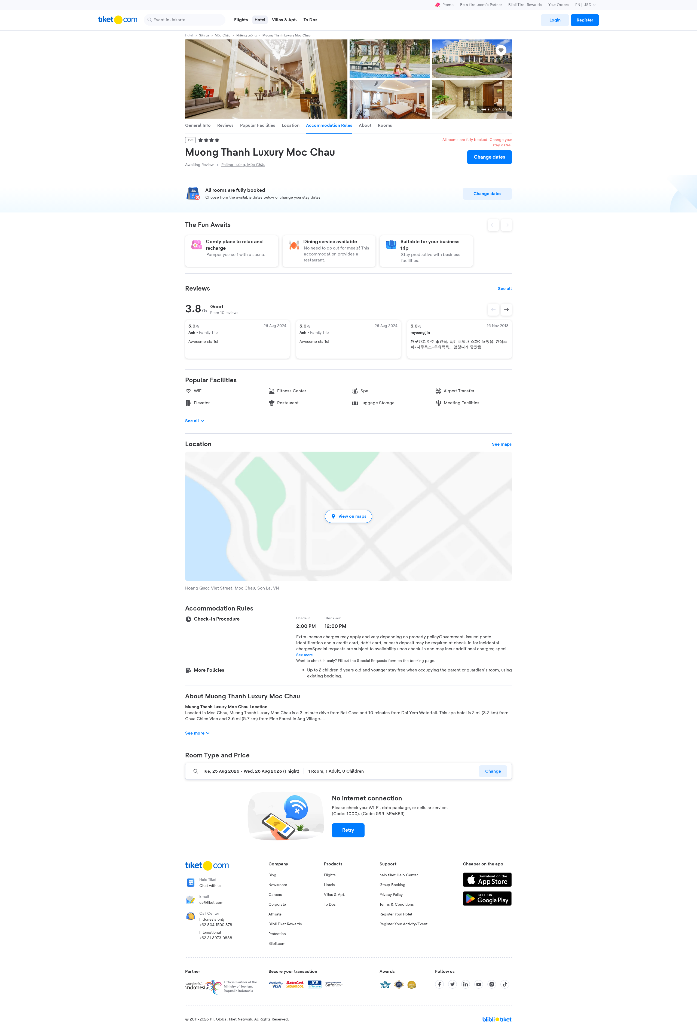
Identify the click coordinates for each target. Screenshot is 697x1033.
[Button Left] (493, 310)
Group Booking (392, 885)
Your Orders (558, 4)
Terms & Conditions (397, 904)
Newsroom (277, 885)
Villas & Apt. (334, 894)
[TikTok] (504, 984)
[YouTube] (478, 984)
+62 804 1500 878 (215, 925)
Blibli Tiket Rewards (525, 4)
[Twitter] (452, 984)
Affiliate (275, 914)
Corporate (277, 904)
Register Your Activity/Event (403, 924)
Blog (272, 875)
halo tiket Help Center (399, 875)
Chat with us (210, 885)
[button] (348, 516)
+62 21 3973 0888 (215, 938)
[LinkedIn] (465, 984)
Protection (277, 934)
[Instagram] (491, 984)
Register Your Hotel (396, 914)
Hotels (329, 885)
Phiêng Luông (246, 35)
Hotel (189, 35)
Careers (275, 894)
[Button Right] (506, 310)
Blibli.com (277, 943)
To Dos (330, 904)
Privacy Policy (391, 894)
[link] (555, 20)
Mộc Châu (222, 35)
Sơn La (204, 35)
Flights (330, 875)
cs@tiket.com (211, 902)
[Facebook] (439, 984)
